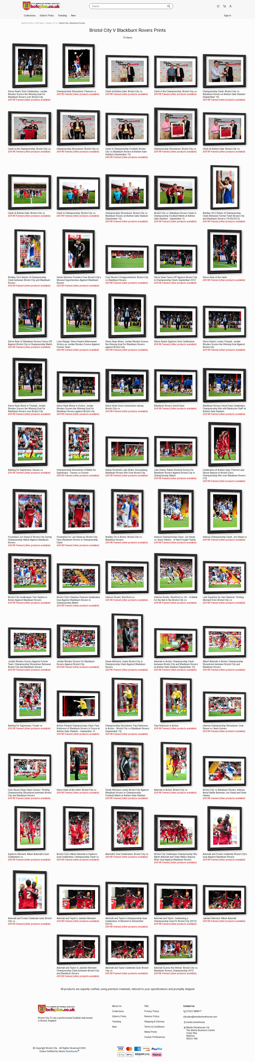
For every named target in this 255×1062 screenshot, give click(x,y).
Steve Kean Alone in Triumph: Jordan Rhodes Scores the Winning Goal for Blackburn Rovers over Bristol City (26, 408)
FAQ (146, 1006)
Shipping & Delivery (154, 1021)
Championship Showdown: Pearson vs (76, 91)
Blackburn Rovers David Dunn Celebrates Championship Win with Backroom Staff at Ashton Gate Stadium (224, 408)
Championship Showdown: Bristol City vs (78, 148)
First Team (39, 23)
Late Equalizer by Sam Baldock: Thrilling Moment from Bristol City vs (223, 598)
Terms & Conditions (154, 1026)
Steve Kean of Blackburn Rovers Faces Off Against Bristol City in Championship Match (30, 343)
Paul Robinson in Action (166, 725)
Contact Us (188, 1006)
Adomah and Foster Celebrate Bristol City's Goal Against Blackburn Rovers (225, 855)
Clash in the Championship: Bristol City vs (175, 91)
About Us (117, 1006)
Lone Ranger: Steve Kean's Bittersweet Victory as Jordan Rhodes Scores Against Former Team (78, 344)
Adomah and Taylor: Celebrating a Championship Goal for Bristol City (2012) (175, 920)
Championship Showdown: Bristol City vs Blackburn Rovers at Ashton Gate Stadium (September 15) (126, 216)
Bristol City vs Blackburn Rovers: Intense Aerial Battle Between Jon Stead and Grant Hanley (224, 792)
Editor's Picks (47, 15)
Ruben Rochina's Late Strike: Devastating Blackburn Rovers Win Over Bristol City (126, 471)
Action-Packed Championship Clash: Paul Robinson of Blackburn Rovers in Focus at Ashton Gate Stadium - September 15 (78, 728)
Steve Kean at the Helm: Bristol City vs (76, 789)
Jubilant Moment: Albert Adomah (219, 918)
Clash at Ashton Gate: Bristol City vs (123, 91)
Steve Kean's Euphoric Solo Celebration (174, 341)
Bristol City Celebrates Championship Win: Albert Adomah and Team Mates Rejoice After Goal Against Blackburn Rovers (175, 857)
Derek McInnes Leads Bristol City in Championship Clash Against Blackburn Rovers (125, 664)
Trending (62, 15)
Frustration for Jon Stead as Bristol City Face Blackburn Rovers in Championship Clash (77, 540)
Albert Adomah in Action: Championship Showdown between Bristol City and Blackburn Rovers (223, 664)
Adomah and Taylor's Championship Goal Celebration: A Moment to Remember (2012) (126, 921)
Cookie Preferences (154, 1037)
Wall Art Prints (27, 23)
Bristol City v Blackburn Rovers (72, 23)
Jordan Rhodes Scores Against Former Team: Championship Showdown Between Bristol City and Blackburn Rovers (29, 664)
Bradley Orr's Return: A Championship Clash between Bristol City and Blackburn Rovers (29, 280)
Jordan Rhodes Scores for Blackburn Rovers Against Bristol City (75, 663)
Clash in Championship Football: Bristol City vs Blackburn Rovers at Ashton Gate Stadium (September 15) (126, 151)
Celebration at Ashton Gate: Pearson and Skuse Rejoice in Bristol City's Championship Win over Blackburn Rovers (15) (224, 474)
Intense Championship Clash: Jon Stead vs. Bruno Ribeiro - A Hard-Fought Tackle (175, 538)
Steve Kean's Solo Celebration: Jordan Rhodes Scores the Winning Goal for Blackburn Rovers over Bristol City (27, 94)
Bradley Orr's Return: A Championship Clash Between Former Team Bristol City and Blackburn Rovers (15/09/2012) (223, 216)
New (73, 15)
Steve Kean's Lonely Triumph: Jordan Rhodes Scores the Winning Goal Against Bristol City (224, 344)
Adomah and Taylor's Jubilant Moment (76, 918)
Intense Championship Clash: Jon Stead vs (225, 537)
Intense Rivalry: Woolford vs (119, 597)
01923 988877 (193, 1011)
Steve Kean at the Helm (215, 277)
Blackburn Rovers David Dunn (169, 405)
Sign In (227, 15)
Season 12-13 (51, 23)
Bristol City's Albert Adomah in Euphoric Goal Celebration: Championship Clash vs (78, 855)
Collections (30, 15)
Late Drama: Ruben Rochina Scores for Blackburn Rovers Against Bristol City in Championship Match (174, 473)
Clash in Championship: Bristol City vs (76, 213)
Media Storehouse (68, 1051)
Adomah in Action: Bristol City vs (170, 789)
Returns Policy (151, 1016)
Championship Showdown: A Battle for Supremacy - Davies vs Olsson (76, 471)
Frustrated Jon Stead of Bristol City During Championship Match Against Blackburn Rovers (30, 540)
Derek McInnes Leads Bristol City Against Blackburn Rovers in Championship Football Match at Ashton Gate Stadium (127, 792)
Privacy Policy (151, 1011)
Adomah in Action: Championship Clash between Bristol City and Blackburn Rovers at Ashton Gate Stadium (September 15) (176, 664)
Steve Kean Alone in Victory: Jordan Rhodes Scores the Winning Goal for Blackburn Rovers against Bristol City (76, 408)
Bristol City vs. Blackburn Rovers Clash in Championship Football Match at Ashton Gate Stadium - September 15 (175, 216)
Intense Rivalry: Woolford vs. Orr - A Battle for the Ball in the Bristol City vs (175, 598)
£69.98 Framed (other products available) (29, 99)
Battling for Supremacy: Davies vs (25, 470)
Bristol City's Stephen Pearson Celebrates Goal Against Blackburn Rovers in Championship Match (78, 600)
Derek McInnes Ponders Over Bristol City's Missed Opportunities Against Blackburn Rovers (79, 280)
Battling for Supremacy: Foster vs (25, 725)
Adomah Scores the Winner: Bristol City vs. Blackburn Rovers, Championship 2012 (176, 969)
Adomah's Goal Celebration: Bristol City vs (126, 854)
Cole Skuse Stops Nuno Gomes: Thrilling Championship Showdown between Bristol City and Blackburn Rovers (30, 792)
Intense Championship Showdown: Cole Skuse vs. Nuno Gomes (223, 727)
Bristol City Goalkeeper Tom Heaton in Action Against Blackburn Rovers (27, 598)
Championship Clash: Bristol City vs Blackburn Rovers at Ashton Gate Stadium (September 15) (224, 94)
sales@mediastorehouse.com (201, 1016)
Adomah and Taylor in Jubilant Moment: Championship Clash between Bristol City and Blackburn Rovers (78, 970)
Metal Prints (150, 1031)
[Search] (169, 6)
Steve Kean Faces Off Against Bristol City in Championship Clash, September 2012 (175, 278)
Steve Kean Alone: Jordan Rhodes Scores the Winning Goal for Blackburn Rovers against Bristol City (126, 344)
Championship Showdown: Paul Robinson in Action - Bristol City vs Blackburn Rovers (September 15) (127, 728)
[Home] (41, 9)
